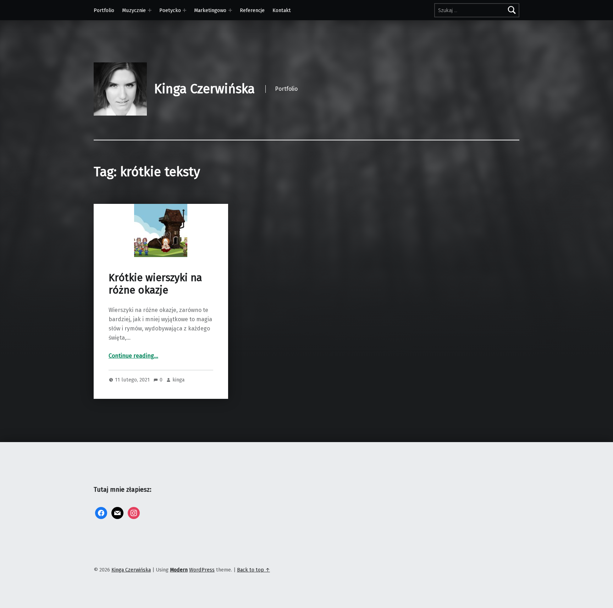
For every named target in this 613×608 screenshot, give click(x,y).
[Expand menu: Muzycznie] (149, 10)
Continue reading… (133, 355)
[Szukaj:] (476, 10)
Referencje (252, 10)
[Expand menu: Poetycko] (184, 10)
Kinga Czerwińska (204, 89)
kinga (178, 379)
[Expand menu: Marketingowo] (230, 10)
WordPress (202, 570)
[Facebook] (101, 512)
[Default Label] (117, 512)
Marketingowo (210, 10)
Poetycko (170, 10)
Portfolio (104, 10)
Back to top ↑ (253, 570)
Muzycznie (134, 10)
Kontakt (281, 10)
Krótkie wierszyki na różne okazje (155, 284)
